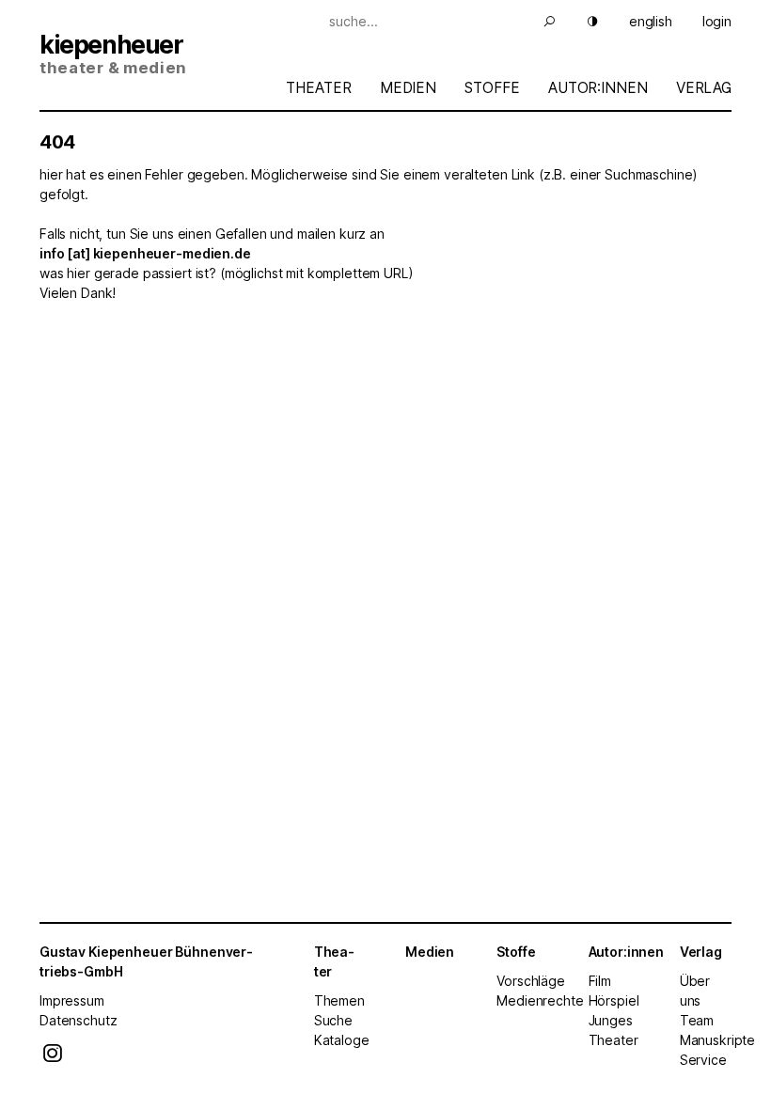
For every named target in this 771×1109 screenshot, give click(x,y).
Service (703, 1060)
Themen (339, 1000)
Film (600, 981)
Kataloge (342, 1040)
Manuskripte (717, 1040)
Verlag (704, 88)
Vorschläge (530, 981)
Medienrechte (539, 1000)
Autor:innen (597, 88)
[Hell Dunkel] (581, 21)
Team (697, 1020)
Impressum (71, 1000)
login (717, 21)
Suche (333, 1020)
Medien (408, 88)
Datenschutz (78, 1020)
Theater (318, 88)
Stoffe (491, 88)
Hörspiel (614, 1000)
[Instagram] (52, 1058)
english (650, 21)
